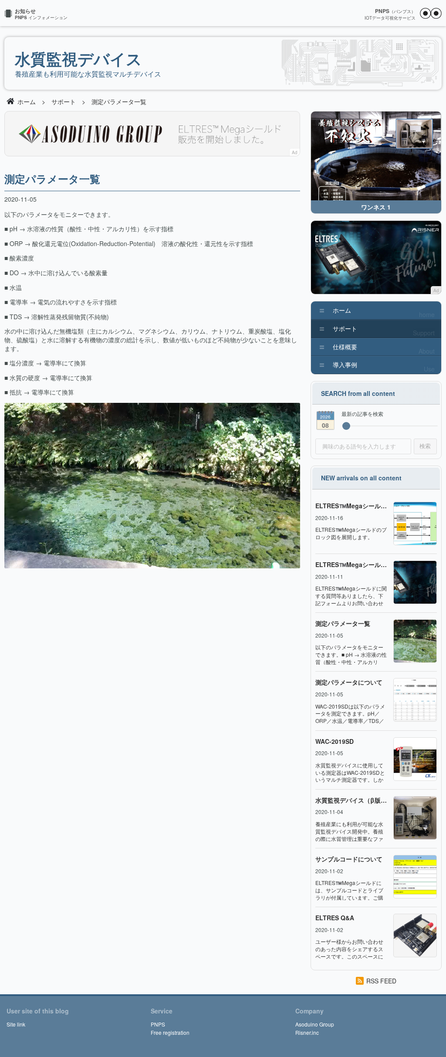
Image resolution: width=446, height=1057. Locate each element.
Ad (294, 152)
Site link (16, 1024)
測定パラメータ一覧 (342, 623)
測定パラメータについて (348, 682)
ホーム (26, 101)
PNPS (158, 1024)
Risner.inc (307, 1032)
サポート (63, 101)
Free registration (170, 1032)
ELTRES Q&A (334, 918)
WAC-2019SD (334, 741)
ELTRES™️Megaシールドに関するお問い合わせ (351, 565)
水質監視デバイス (78, 58)
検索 (425, 446)
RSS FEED (381, 981)
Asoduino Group (314, 1024)
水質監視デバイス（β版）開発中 (351, 800)
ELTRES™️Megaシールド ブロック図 (351, 506)
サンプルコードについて (348, 859)
